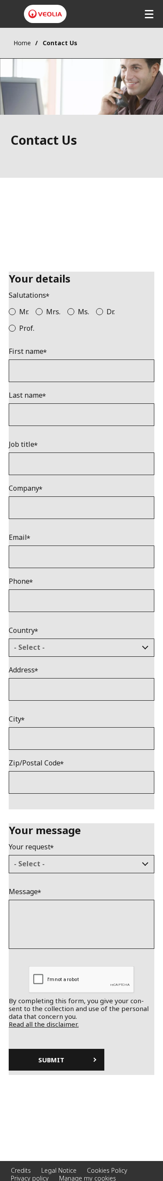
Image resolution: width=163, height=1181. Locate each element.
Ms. (83, 311)
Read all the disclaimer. (44, 1024)
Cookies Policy (107, 1170)
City (15, 719)
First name (26, 351)
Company (24, 488)
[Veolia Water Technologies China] (45, 14)
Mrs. (53, 311)
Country (22, 630)
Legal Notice (59, 1170)
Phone (19, 581)
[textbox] (75, 647)
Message (23, 891)
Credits (21, 1170)
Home (22, 43)
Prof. (26, 328)
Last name (26, 395)
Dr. (110, 311)
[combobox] (81, 647)
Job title (21, 444)
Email (18, 537)
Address (22, 670)
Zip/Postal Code (34, 763)
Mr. (24, 311)
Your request (29, 847)
